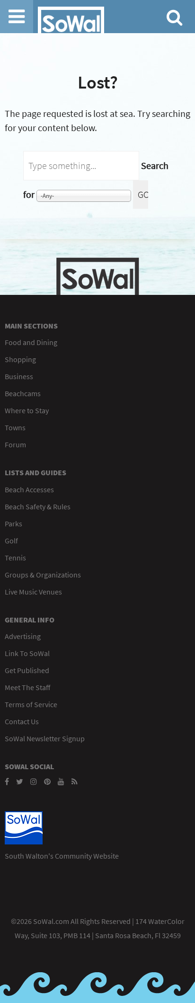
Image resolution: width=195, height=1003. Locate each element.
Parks (13, 523)
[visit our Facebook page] (7, 781)
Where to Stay (27, 410)
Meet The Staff (27, 687)
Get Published (27, 670)
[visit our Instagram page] (33, 781)
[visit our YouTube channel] (61, 781)
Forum (15, 444)
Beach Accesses (29, 489)
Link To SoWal (27, 653)
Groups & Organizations (43, 574)
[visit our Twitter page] (19, 781)
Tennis (15, 557)
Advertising (23, 636)
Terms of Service (31, 704)
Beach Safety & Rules (38, 506)
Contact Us (22, 721)
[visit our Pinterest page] (47, 781)
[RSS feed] (74, 781)
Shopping (20, 359)
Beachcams (23, 393)
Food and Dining (31, 342)
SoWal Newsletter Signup (45, 738)
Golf (11, 540)
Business (19, 376)
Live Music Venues (33, 591)
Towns (15, 427)
